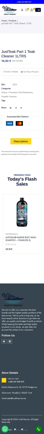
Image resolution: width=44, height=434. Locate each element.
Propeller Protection (9, 96)
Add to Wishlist (12, 71)
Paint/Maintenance (25, 92)
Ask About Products (31, 71)
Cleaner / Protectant (9, 92)
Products (12, 20)
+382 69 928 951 (16, 381)
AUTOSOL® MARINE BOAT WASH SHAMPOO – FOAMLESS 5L (21, 239)
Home (4, 20)
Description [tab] (21, 141)
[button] (5, 429)
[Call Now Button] (39, 429)
